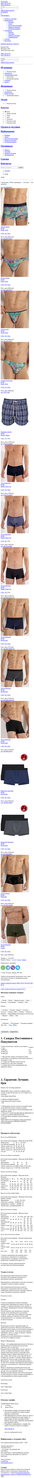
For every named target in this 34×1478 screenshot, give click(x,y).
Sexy (10, 1025)
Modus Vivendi (11, 113)
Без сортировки (16, 182)
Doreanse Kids (11, 123)
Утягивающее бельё (11, 75)
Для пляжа (10, 77)
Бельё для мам (9, 93)
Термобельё (8, 73)
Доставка (11, 34)
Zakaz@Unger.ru (11, 983)
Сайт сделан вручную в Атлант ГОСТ (13, 989)
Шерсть (5, 1015)
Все (27, 1002)
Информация (9, 20)
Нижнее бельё (11, 71)
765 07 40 (5, 3)
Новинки (6, 1023)
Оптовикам (8, 30)
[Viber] (13, 967)
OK (2, 1476)
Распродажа (15, 1023)
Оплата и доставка (11, 19)
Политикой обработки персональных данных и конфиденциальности (16, 1473)
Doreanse (9, 119)
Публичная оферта (14, 29)
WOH (10, 1000)
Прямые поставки (14, 35)
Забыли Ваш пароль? (7, 10)
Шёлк (12, 1015)
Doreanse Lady (11, 121)
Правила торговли (14, 27)
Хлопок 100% (12, 1012)
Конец (24, 960)
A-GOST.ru (4, 1461)
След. (19, 960)
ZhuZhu (20, 1002)
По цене (26, 182)
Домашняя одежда (13, 79)
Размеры (11, 22)
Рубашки (7, 80)
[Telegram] (8, 967)
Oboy (8, 115)
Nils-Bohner (12, 1002)
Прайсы (10, 32)
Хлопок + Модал (15, 1010)
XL (6, 233)
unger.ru (3, 983)
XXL (8, 233)
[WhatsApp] (3, 967)
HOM (4, 1000)
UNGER (7, 171)
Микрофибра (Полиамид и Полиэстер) (20, 1014)
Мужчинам (6, 67)
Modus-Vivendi (19, 1000)
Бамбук (21, 1012)
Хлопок (5, 1010)
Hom (8, 111)
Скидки (7, 39)
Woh (8, 117)
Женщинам (6, 86)
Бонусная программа (15, 25)
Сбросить (16, 44)
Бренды (5, 107)
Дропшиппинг (13, 37)
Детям (4, 99)
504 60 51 (5, 5)
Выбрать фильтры (6, 44)
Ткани (10, 24)
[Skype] (17, 967)
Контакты (8, 40)
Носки (7, 82)
